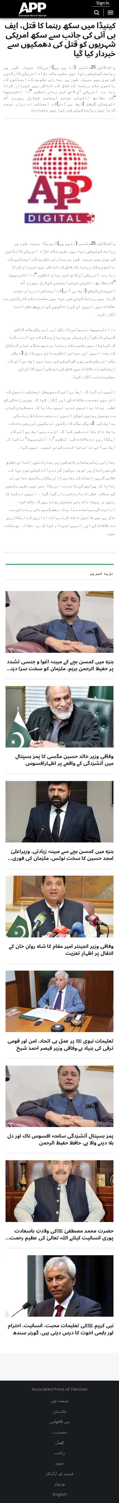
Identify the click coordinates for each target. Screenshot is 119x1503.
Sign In (102, 3)
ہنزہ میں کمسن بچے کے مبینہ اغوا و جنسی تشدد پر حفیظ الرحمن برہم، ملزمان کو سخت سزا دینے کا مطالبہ (60, 668)
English (60, 1494)
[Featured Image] (59, 622)
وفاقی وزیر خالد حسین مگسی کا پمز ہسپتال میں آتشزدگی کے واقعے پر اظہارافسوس (64, 760)
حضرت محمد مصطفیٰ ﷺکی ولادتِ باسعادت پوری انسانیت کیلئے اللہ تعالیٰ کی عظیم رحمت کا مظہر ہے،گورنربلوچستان (61, 1238)
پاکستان (59, 1411)
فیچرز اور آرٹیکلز (59, 1473)
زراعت (59, 1452)
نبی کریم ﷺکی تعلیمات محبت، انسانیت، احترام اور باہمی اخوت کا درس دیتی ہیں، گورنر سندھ (60, 1329)
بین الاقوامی (59, 1421)
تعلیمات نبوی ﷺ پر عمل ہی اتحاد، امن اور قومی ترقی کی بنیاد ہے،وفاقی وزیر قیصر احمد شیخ (60, 1044)
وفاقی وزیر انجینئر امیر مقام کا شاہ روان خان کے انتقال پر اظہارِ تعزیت (61, 949)
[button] (97, 12)
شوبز (59, 1463)
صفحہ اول (59, 1400)
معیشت (59, 1432)
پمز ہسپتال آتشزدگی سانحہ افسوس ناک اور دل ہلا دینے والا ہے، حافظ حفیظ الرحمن (60, 1139)
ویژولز (60, 1483)
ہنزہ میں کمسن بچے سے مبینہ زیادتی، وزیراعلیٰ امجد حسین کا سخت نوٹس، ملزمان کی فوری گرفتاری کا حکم (62, 858)
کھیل (59, 1442)
